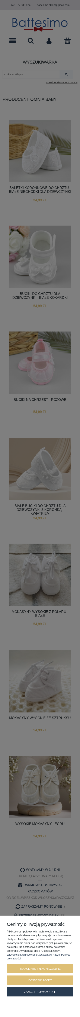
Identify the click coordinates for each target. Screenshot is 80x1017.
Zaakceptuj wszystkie (40, 991)
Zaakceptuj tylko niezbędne (40, 968)
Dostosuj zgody (40, 980)
